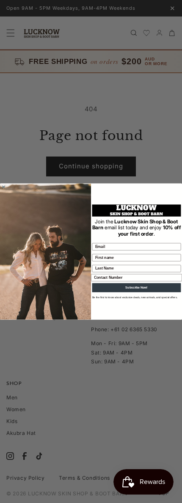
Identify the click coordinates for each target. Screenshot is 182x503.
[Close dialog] (4, 187)
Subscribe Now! (136, 287)
